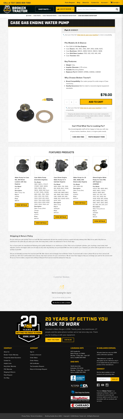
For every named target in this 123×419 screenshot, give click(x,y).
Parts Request (70, 2)
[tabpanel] (22, 181)
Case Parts (37, 16)
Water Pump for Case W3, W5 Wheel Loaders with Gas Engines (22, 180)
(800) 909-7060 (23, 3)
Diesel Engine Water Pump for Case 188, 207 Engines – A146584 (99, 180)
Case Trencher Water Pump (67, 16)
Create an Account (35, 355)
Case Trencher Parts (49, 16)
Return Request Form (41, 258)
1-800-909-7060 (78, 137)
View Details (21, 205)
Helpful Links (8, 363)
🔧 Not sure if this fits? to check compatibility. (87, 35)
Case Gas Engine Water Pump (87, 16)
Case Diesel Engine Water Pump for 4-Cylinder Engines (60, 179)
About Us (85, 2)
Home (29, 16)
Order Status (34, 358)
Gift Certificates (34, 363)
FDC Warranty (8, 369)
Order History (34, 361)
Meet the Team (53, 340)
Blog (78, 2)
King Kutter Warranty (10, 366)
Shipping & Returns (9, 372)
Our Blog (68, 340)
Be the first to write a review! (61, 303)
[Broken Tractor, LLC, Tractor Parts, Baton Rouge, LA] (78, 378)
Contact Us (95, 2)
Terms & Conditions (36, 416)
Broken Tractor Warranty (11, 355)
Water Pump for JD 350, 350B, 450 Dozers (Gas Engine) (80, 179)
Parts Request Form (96, 137)
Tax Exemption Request (37, 366)
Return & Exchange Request (38, 369)
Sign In (32, 352)
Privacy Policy (26, 416)
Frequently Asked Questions (12, 358)
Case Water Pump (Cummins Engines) (40, 178)
